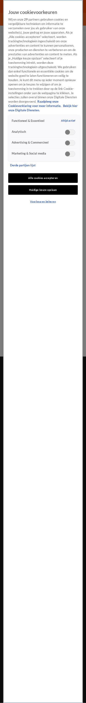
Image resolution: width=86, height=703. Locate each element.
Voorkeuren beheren (43, 201)
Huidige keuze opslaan (43, 189)
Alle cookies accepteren (43, 177)
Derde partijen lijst (23, 165)
